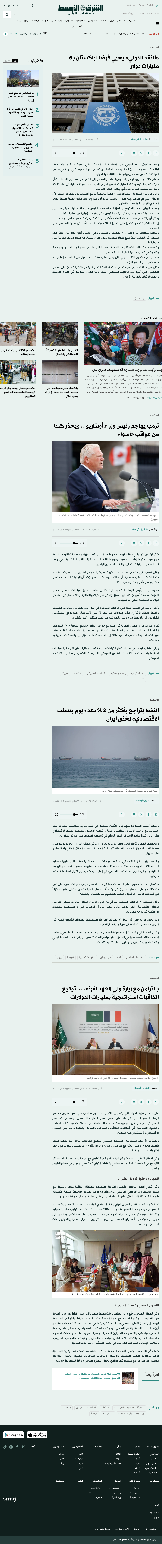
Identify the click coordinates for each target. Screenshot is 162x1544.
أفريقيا (137, 1468)
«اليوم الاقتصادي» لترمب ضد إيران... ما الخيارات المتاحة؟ (20, 147)
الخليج (153, 1459)
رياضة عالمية (116, 1498)
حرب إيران (105, 957)
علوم (62, 1459)
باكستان (139, 298)
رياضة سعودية (115, 1488)
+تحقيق (99, 1498)
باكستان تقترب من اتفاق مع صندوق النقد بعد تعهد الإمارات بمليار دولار (61, 392)
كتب (81, 1454)
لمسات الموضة (135, 1498)
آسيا (138, 1464)
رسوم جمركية (118, 673)
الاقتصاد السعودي (86, 1408)
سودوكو (156, 1518)
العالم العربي (154, 1454)
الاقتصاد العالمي (135, 957)
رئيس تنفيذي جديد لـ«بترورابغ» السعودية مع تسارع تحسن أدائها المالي (21, 163)
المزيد (72, 27)
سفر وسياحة (135, 1493)
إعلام (81, 1468)
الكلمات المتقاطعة (152, 1513)
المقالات (118, 1454)
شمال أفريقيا (151, 1464)
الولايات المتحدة (134, 1454)
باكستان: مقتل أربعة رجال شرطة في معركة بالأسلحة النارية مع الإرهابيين (18, 392)
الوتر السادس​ (77, 1459)
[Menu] (157, 23)
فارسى (128, 5)
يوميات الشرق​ (56, 21)
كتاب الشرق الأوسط (113, 1464)
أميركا (65, 673)
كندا (141, 679)
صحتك (61, 1454)
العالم (119, 21)
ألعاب (80, 27)
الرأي (112, 21)
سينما (81, 1464)
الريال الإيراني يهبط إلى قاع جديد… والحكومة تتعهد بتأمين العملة (20, 112)
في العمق (35, 21)
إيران (59, 957)
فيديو (26, 21)
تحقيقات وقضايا (95, 1493)
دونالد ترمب (137, 673)
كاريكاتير (118, 1459)
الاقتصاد (104, 21)
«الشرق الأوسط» (139, 139)
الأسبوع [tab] (7, 61)
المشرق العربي (150, 1468)
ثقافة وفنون (93, 21)
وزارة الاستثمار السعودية (131, 1414)
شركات (105, 1408)
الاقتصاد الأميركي (96, 673)
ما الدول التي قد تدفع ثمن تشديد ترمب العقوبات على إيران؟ (21, 97)
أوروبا (138, 1459)
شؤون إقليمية (154, 1473)
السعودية (108, 1414)
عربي (157, 5)
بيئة (62, 1464)
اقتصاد (77, 673)
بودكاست (17, 21)
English (150, 5)
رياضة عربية (116, 1493)
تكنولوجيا (69, 21)
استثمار (66, 1408)
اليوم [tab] (15, 61)
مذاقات (137, 1488)
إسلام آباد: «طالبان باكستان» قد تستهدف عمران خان (127, 370)
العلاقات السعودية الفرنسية (129, 1408)
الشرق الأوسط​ (129, 21)
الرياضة (45, 21)
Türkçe (141, 5)
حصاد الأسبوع (96, 1488)
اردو (134, 5)
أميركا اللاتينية (134, 1473)
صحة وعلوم (80, 21)
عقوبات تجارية (87, 957)
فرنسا (94, 1414)
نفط (118, 957)
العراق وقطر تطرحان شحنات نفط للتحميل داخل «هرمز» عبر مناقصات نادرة (22, 130)
